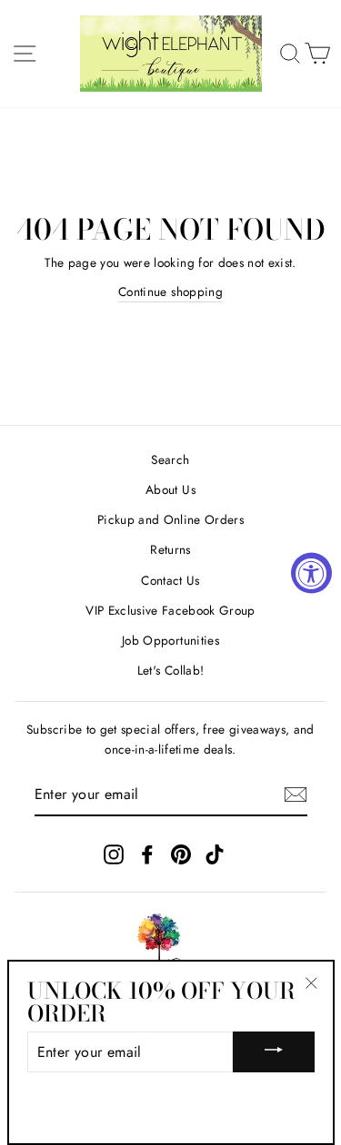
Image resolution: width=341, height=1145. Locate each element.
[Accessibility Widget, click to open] (311, 572)
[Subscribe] (295, 794)
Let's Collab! (170, 670)
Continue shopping (170, 291)
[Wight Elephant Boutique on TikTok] (215, 854)
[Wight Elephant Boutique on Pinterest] (181, 854)
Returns (170, 549)
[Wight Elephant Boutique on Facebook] (147, 854)
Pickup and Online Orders (170, 519)
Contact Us (170, 580)
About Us (170, 489)
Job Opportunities (170, 640)
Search (170, 459)
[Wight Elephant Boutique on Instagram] (114, 854)
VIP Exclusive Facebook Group (170, 610)
